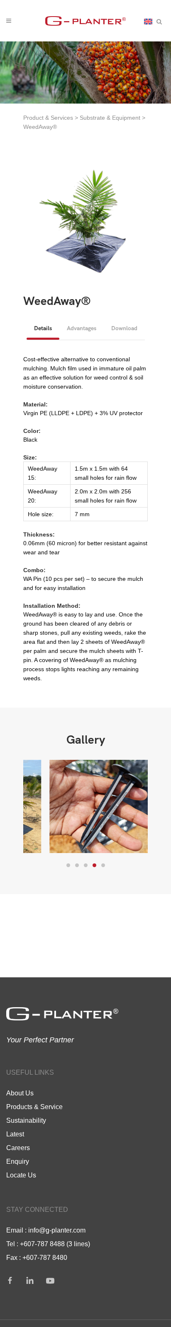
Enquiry (17, 1161)
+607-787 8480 (44, 1257)
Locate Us (21, 1175)
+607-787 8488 (42, 1243)
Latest (15, 1134)
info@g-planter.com (57, 1230)
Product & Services (48, 117)
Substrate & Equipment (110, 117)
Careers (18, 1147)
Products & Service (34, 1106)
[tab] (43, 328)
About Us (20, 1093)
